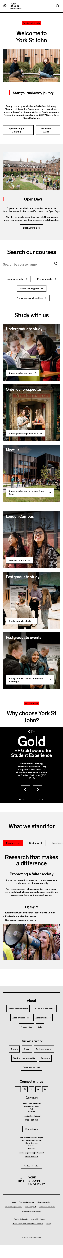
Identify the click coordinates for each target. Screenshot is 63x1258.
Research (45, 1058)
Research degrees (29, 288)
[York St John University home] (13, 6)
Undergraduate (15, 278)
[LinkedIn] (45, 1089)
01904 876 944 (31, 1156)
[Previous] (25, 789)
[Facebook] (18, 1089)
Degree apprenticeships (29, 298)
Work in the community (24, 1058)
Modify (48, 1224)
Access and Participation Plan (31, 1211)
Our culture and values (44, 1008)
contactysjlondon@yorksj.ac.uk (31, 1153)
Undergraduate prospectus (23, 433)
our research (32, 916)
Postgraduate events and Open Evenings (26, 680)
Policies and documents (26, 1202)
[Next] (37, 789)
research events (28, 919)
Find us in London (31, 1165)
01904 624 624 (31, 1120)
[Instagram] (25, 1089)
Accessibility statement (39, 1219)
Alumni (27, 1049)
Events (14, 1049)
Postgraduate (44, 278)
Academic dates (42, 1017)
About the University (18, 1008)
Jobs (40, 1026)
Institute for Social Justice (42, 912)
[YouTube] (38, 1089)
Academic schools (20, 1017)
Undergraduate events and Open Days (26, 492)
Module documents (44, 1202)
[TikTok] (31, 1089)
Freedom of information (21, 1219)
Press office (26, 1026)
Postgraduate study (20, 620)
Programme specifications (13, 1207)
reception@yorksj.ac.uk (31, 1116)
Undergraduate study (20, 372)
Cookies (13, 1202)
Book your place (31, 227)
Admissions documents (47, 1207)
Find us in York (31, 1129)
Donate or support (31, 1067)
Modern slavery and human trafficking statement (28, 1224)
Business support (44, 1049)
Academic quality (30, 1207)
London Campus (17, 560)
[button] (56, 264)
